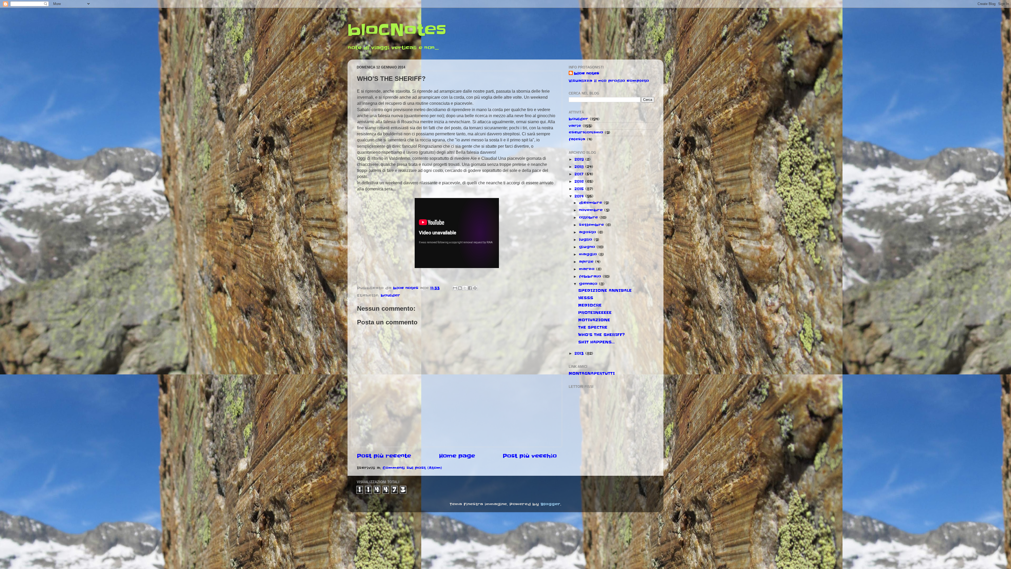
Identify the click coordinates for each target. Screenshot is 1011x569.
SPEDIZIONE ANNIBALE (605, 290)
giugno (588, 247)
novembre (591, 210)
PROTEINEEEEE (595, 312)
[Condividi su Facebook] (470, 288)
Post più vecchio (530, 456)
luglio (586, 239)
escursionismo (586, 132)
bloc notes (586, 73)
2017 (579, 174)
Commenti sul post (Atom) (412, 468)
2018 (579, 166)
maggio (588, 254)
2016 (579, 181)
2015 (579, 188)
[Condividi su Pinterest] (475, 288)
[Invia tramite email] (455, 288)
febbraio (591, 276)
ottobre (589, 217)
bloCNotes (397, 30)
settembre (592, 224)
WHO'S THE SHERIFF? (601, 334)
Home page (457, 456)
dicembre (591, 202)
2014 (579, 196)
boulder (390, 295)
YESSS (585, 297)
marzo (587, 269)
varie (575, 125)
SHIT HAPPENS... (596, 342)
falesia (577, 139)
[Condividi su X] (465, 288)
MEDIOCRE (590, 305)
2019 (579, 159)
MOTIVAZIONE (594, 320)
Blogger (550, 504)
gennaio (589, 283)
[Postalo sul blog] (460, 288)
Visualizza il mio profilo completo (609, 80)
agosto (588, 232)
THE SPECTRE (592, 327)
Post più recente (384, 456)
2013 (579, 353)
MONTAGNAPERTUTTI (592, 373)
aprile (587, 261)
